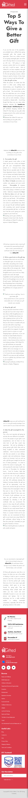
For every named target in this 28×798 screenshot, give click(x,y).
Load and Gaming (6, 711)
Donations (4, 689)
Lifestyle (3, 708)
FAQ (3, 738)
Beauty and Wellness (6, 677)
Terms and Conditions (6, 747)
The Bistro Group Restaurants (8, 717)
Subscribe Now (7, 779)
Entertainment (5, 692)
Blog (3, 732)
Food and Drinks (5, 701)
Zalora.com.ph (7, 106)
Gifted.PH (14, 150)
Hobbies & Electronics (6, 705)
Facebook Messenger (11, 662)
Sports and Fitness (6, 714)
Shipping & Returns (6, 744)
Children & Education (6, 683)
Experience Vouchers (6, 695)
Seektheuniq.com (17, 106)
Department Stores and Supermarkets (10, 686)
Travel (3, 720)
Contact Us (4, 735)
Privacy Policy (5, 741)
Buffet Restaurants (5, 680)
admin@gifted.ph (10, 657)
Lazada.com (21, 104)
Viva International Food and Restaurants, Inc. (11, 723)
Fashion (3, 698)
